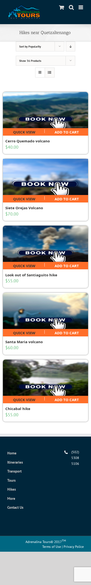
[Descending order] (70, 46)
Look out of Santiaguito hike (31, 274)
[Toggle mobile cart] (61, 7)
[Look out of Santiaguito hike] (45, 244)
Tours (11, 480)
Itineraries (15, 462)
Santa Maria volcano (24, 341)
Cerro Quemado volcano (27, 141)
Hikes (11, 489)
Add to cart (67, 131)
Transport (14, 471)
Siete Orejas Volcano (24, 207)
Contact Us (15, 507)
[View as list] (49, 72)
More (11, 498)
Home (12, 453)
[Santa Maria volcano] (45, 311)
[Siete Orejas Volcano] (45, 177)
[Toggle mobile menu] (81, 7)
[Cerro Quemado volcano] (45, 110)
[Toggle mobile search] (71, 7)
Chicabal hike (17, 408)
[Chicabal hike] (45, 378)
